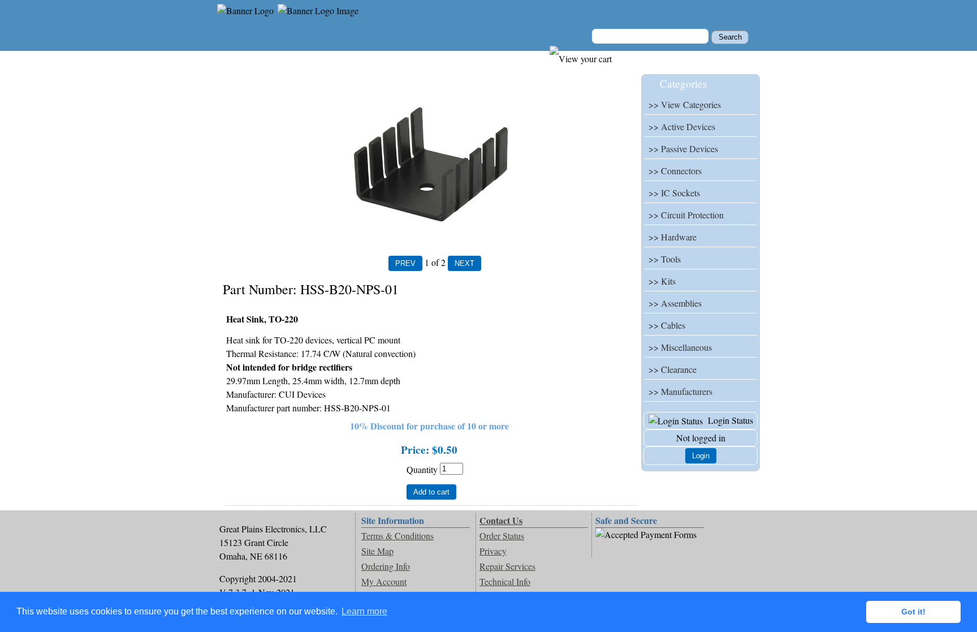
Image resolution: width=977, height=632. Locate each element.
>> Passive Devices (683, 148)
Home (241, 57)
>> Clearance (673, 369)
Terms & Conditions (397, 535)
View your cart (640, 57)
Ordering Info (385, 566)
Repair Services (507, 566)
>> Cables (667, 325)
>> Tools (665, 259)
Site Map (377, 551)
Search (480, 57)
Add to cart (431, 492)
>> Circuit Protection (686, 215)
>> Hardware (673, 237)
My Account (355, 57)
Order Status (501, 535)
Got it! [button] (913, 611)
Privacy (493, 551)
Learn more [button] (364, 611)
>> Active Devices (682, 126)
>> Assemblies (675, 303)
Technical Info (504, 581)
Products (292, 57)
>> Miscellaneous (680, 347)
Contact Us (423, 57)
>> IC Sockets (674, 193)
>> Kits (662, 281)
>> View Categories (685, 104)
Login (701, 456)
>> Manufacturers (680, 391)
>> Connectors (675, 171)
